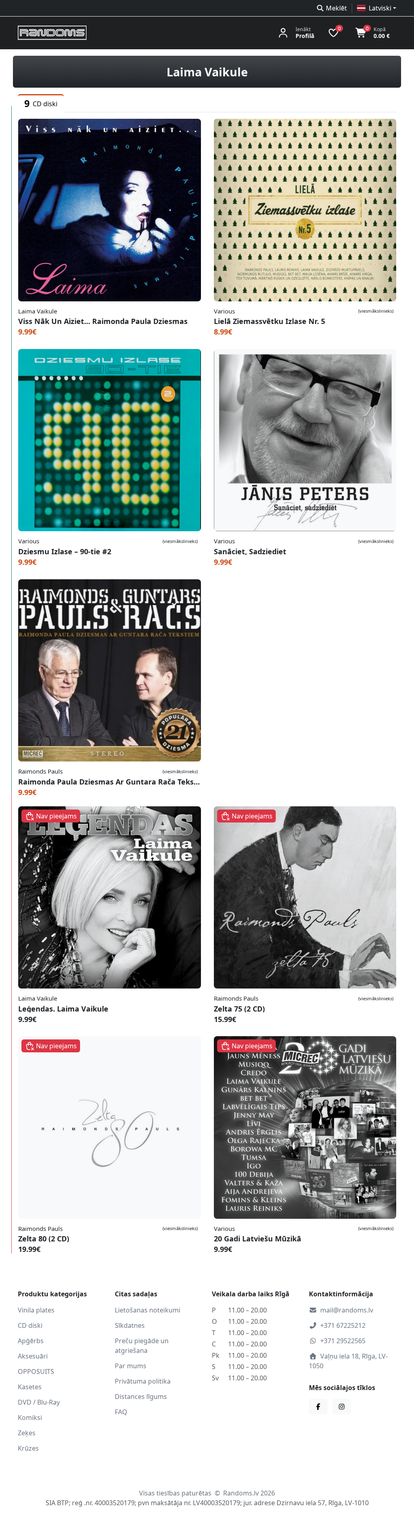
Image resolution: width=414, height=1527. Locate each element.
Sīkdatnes (130, 1325)
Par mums (130, 1365)
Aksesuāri (33, 1356)
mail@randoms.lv (346, 1310)
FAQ (121, 1411)
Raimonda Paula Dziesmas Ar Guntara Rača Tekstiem (109, 781)
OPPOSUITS (36, 1371)
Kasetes (30, 1386)
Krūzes (28, 1448)
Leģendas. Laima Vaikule (63, 1008)
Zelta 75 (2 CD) (239, 1008)
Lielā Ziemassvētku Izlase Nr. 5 (269, 321)
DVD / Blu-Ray (39, 1402)
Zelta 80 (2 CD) (43, 1238)
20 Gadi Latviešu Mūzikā (257, 1238)
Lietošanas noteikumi (147, 1310)
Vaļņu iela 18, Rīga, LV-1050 (348, 1361)
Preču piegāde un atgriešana (142, 1345)
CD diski (30, 1325)
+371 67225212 (342, 1325)
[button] (376, 8)
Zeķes (27, 1432)
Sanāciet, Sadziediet (250, 551)
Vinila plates (36, 1310)
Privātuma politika (143, 1381)
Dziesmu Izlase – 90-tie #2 (64, 551)
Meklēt (336, 8)
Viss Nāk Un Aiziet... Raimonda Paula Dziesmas (103, 321)
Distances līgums (141, 1396)
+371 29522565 (342, 1340)
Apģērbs (31, 1340)
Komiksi (30, 1417)
